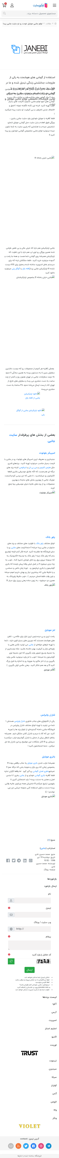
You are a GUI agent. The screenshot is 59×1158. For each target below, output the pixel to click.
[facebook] (33, 1146)
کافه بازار (26, 268)
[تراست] (29, 1053)
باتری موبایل (48, 757)
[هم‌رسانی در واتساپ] (30, 861)
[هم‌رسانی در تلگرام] (19, 861)
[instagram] (41, 1146)
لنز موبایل (50, 630)
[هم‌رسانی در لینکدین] (24, 861)
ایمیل (48, 908)
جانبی (13, 547)
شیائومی (23, 467)
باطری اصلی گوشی (41, 771)
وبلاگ (46, 869)
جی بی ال (33, 467)
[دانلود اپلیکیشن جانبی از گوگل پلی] (29, 413)
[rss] (18, 1146)
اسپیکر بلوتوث (47, 453)
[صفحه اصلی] (55, 24)
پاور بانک (50, 537)
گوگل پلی (16, 268)
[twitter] (26, 1146)
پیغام (48, 936)
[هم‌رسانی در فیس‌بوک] (8, 861)
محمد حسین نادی (42, 854)
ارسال (30, 970)
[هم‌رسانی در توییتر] (13, 861)
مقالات (48, 24)
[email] (11, 1146)
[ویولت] (29, 1126)
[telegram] (48, 1146)
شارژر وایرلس (48, 715)
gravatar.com (43, 987)
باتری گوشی (40, 775)
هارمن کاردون (45, 467)
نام (49, 893)
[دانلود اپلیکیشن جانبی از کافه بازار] (29, 398)
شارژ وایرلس (19, 721)
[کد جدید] (11, 961)
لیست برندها (50, 997)
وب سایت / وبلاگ (42, 922)
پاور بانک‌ (39, 543)
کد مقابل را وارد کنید (41, 954)
